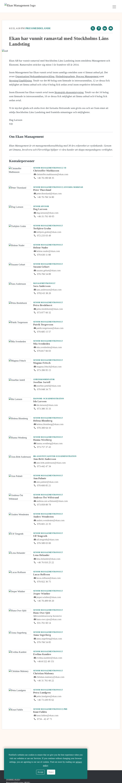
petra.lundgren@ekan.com (48, 696)
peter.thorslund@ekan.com (49, 193)
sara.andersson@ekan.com (48, 289)
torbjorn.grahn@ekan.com (48, 232)
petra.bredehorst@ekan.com (49, 309)
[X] (93, 28)
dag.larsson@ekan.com (47, 213)
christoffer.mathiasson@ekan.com (52, 174)
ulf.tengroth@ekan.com (47, 539)
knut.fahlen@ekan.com (47, 715)
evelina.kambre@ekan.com (49, 658)
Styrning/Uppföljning (20, 80)
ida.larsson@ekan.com (47, 405)
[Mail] (110, 28)
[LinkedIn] (105, 28)
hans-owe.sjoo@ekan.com (48, 619)
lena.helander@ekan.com (48, 559)
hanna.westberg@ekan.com (49, 443)
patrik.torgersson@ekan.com (49, 328)
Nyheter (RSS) (13, 779)
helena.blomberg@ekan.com (49, 424)
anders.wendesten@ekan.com (50, 520)
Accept (40, 772)
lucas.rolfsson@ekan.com (48, 578)
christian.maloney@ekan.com (50, 677)
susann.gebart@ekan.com (48, 270)
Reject (51, 772)
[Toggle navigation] (114, 7)
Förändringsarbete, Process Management (77, 76)
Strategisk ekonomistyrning (69, 92)
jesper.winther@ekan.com (48, 597)
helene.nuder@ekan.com (48, 251)
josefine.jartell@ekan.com (48, 386)
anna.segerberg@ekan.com (49, 638)
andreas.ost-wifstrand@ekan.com (52, 501)
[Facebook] (99, 28)
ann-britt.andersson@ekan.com (51, 462)
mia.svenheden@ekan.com (49, 347)
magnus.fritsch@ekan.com (48, 366)
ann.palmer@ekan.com (47, 482)
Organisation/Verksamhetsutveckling (34, 76)
